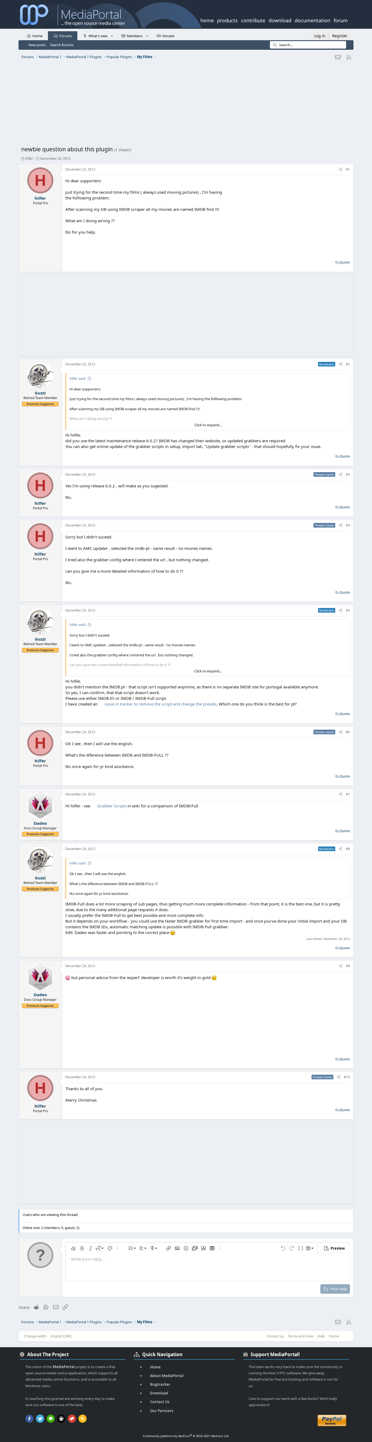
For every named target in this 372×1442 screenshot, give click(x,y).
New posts (37, 44)
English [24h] (61, 1336)
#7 (348, 794)
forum (341, 20)
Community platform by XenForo (186, 1436)
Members (134, 35)
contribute (253, 20)
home (207, 20)
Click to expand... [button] (208, 424)
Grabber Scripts (111, 805)
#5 (348, 610)
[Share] (340, 170)
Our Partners (161, 1410)
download (280, 20)
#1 (348, 169)
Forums (65, 35)
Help (321, 1336)
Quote (344, 262)
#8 (348, 849)
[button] (112, 35)
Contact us (275, 1336)
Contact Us (159, 1401)
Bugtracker (160, 1384)
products (227, 20)
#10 (347, 1077)
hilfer (29, 158)
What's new (98, 35)
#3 (348, 474)
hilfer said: (77, 378)
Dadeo (40, 823)
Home (37, 35)
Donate (168, 35)
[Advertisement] (184, 105)
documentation (312, 20)
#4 (348, 525)
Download (159, 1393)
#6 (348, 732)
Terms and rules (300, 1336)
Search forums (62, 44)
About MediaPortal (167, 1375)
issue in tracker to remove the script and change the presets (160, 704)
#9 (348, 966)
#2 (348, 364)
